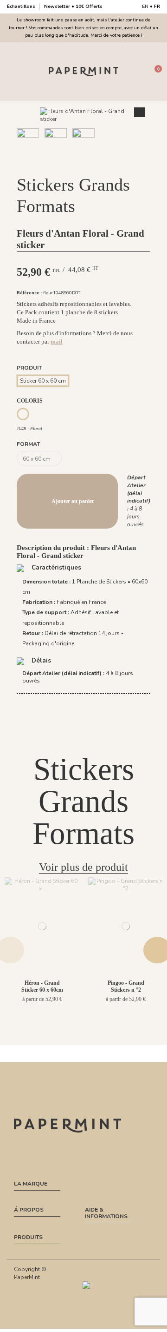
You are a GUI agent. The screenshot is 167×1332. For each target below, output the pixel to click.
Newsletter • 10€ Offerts (73, 6)
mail (57, 341)
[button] (72, 163)
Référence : (29, 293)
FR (157, 6)
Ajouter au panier (72, 501)
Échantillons (22, 6)
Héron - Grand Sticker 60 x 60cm (42, 986)
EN (145, 6)
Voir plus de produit (83, 867)
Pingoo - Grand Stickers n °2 (126, 986)
